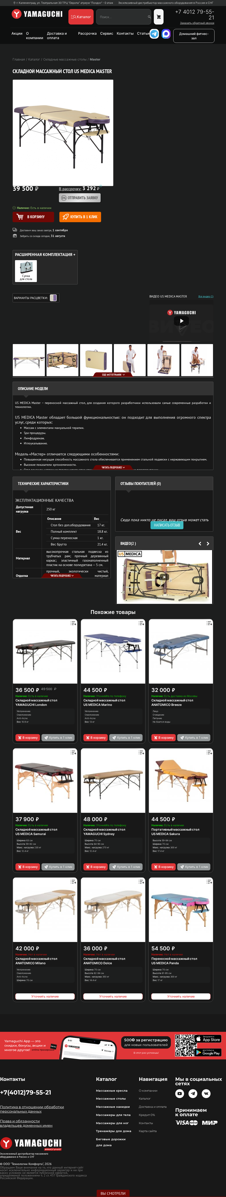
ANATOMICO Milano (30, 963)
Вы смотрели (113, 1193)
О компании (34, 35)
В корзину (30, 737)
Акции (17, 33)
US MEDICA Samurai (30, 834)
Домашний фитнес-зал (194, 36)
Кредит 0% (147, 1115)
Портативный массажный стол (175, 829)
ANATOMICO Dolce (97, 963)
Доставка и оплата (57, 35)
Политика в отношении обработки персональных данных (32, 1109)
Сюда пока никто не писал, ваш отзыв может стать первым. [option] (164, 521)
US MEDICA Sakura (165, 834)
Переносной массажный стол (174, 958)
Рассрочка (87, 33)
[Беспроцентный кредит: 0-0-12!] (100, 186)
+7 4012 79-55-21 (194, 15)
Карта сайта (148, 1131)
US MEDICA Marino (97, 704)
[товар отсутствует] (159, 17)
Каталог (145, 1098)
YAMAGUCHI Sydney (99, 834)
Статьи (143, 33)
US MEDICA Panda (165, 963)
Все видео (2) (205, 296)
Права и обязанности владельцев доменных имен (26, 1123)
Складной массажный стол (36, 700)
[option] (164, 577)
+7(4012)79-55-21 (25, 1092)
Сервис (106, 33)
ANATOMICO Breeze (166, 704)
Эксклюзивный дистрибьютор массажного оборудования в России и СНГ (165, 2)
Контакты (125, 33)
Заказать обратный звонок (197, 23)
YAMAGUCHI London (31, 704)
